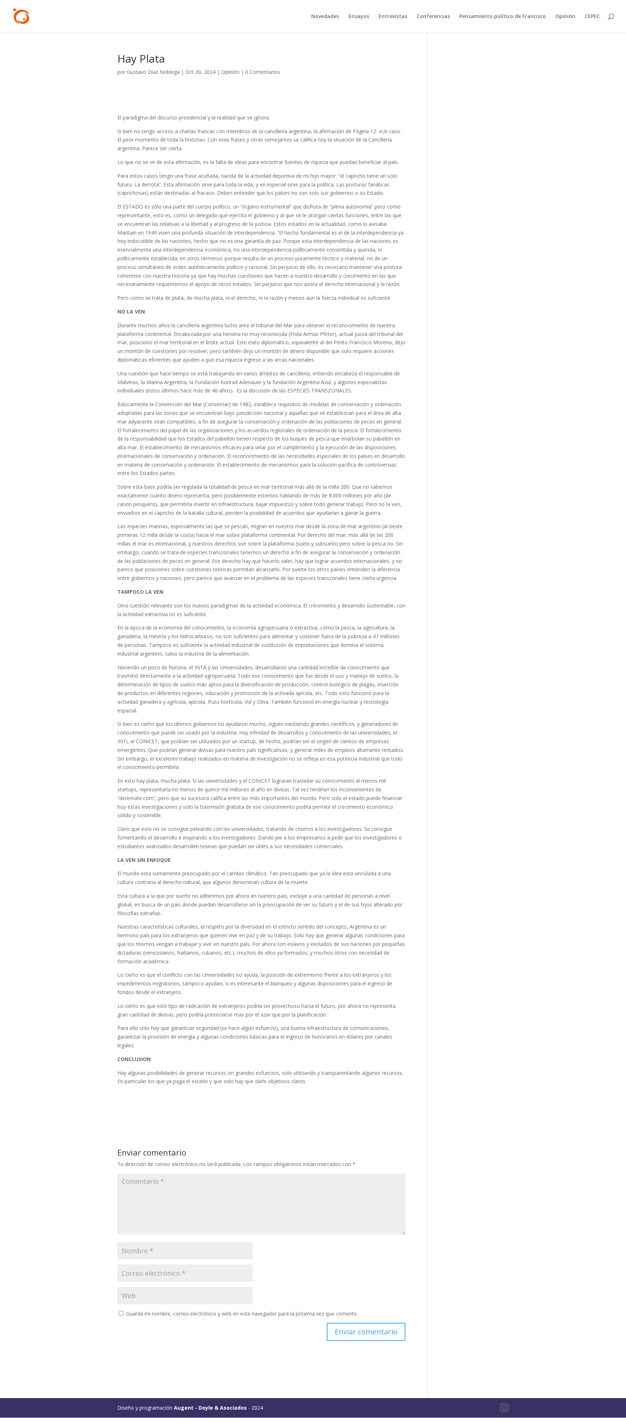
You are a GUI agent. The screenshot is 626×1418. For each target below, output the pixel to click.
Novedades (325, 17)
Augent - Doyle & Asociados (210, 1407)
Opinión (565, 17)
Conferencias (433, 17)
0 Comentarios (262, 71)
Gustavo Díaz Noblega (153, 71)
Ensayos (359, 17)
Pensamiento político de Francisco (502, 17)
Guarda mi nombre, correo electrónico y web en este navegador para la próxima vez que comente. (242, 1313)
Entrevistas (393, 17)
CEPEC (592, 17)
